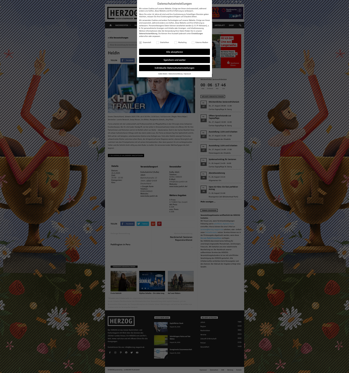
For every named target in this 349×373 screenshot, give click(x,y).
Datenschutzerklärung (148, 33)
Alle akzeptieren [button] (174, 52)
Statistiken (164, 42)
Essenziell (147, 42)
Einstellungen (197, 33)
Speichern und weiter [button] (175, 60)
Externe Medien (201, 42)
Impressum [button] (187, 74)
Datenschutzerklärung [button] (176, 74)
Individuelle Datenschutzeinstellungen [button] (174, 67)
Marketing (182, 42)
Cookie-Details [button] (162, 74)
